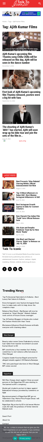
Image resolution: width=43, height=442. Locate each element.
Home (4, 21)
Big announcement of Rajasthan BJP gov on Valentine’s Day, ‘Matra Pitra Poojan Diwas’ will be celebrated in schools (20, 398)
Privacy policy (25, 438)
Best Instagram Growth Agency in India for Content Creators (27, 206)
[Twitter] (15, 269)
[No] (40, 433)
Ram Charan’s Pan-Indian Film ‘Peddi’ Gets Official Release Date (28, 218)
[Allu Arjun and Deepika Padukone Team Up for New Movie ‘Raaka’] (8, 231)
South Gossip (7, 50)
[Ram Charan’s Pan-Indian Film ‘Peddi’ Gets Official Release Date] (8, 219)
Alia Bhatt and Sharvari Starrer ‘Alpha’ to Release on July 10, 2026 (28, 241)
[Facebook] (4, 269)
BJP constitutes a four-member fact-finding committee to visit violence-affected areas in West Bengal (20, 352)
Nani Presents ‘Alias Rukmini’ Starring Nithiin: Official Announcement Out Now (28, 183)
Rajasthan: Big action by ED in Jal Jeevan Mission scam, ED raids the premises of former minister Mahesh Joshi (21, 406)
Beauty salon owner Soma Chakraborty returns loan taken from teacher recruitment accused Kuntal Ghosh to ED (20, 343)
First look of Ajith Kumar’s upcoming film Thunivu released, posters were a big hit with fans (21, 94)
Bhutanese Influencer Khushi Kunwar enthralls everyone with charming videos (20, 326)
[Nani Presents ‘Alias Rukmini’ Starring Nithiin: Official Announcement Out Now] (8, 184)
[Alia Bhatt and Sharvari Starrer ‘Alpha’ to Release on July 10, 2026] (8, 242)
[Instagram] (10, 269)
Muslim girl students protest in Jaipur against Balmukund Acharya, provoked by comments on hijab (20, 390)
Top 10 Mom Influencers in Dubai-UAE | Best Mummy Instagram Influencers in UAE (28, 195)
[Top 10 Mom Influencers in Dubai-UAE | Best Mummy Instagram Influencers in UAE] (8, 196)
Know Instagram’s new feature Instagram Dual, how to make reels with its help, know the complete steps (20, 305)
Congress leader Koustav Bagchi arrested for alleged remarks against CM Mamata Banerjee (20, 359)
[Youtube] (20, 269)
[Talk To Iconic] (21, 3)
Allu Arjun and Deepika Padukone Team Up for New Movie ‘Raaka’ (27, 230)
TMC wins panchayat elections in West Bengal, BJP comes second (20, 365)
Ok (15, 438)
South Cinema (7, 123)
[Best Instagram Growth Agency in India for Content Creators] (8, 208)
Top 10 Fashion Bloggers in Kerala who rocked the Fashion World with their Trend (20, 320)
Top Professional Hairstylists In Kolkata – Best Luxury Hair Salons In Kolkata (20, 298)
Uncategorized (7, 88)
